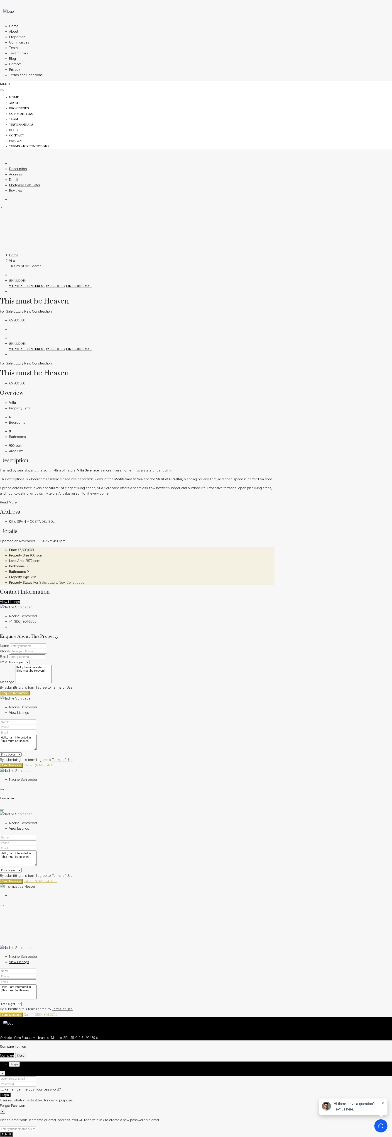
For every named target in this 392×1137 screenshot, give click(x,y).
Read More (8, 502)
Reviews (15, 191)
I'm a (3, 662)
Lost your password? (45, 1089)
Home (13, 26)
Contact (15, 64)
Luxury (19, 311)
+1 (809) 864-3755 (22, 622)
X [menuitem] (64, 286)
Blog (12, 59)
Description (18, 169)
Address (15, 174)
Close (20, 1055)
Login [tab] (14, 1064)
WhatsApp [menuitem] (18, 286)
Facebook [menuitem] (54, 286)
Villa (12, 261)
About (13, 31)
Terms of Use (62, 687)
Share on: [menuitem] (17, 280)
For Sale (7, 311)
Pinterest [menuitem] (36, 286)
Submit (6, 1134)
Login (5, 1095)
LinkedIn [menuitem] (74, 286)
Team (13, 48)
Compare (7, 1055)
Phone (5, 651)
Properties (17, 37)
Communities (19, 42)
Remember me (17, 1089)
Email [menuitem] (87, 286)
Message (7, 682)
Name (4, 646)
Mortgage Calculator (24, 185)
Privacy (14, 70)
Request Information (15, 693)
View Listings (10, 602)
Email (4, 657)
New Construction (38, 311)
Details (14, 180)
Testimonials (18, 53)
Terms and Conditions (26, 75)
